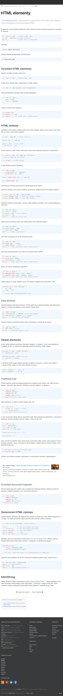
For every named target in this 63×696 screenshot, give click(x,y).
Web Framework (12, 625)
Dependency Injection (12, 632)
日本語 (2, 674)
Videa (30, 651)
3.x (34, 6)
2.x (36, 6)
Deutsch (3, 662)
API (30, 648)
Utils (9, 646)
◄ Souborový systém (22, 592)
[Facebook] (15, 682)
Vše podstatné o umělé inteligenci (38, 635)
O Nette (31, 650)
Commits (31, 637)
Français (3, 665)
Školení (31, 634)
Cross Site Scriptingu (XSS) (38, 539)
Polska (3, 669)
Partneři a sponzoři (57, 625)
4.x (32, 6)
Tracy (11, 630)
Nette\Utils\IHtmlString (37, 581)
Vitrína (53, 634)
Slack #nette (32, 627)
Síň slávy (54, 632)
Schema (8, 644)
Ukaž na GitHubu (7, 603)
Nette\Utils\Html (11, 20)
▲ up (60, 693)
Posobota (54, 627)
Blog (30, 646)
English (3, 658)
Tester (10, 629)
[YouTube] (7, 682)
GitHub (54, 629)
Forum (31, 625)
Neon (8, 641)
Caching (3, 634)
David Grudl (12, 693)
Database (7, 635)
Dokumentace (7, 6)
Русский (3, 672)
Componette (55, 630)
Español (3, 664)
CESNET (19, 689)
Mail (6, 639)
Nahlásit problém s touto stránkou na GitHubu (14, 606)
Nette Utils (14, 6)
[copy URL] (32, 68)
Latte (10, 627)
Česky (3, 660)
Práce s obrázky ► (37, 592)
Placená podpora (33, 632)
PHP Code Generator (6, 642)
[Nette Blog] (2, 682)
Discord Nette (32, 629)
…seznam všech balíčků (7, 648)
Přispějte (54, 637)
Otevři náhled (6, 604)
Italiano (3, 667)
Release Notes (33, 630)
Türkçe (3, 670)
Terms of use (29, 693)
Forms (10, 637)
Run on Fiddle (60, 36)
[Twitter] (11, 682)
